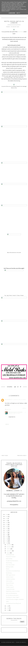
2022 (6, 522)
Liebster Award (9, 577)
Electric (7, 569)
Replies (8, 409)
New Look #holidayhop (11, 593)
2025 (6, 516)
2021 (6, 524)
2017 (6, 532)
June (7, 608)
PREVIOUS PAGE (21, 455)
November (8, 546)
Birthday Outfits (9, 567)
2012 (6, 543)
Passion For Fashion (11, 556)
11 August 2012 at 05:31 (17, 413)
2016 (6, 535)
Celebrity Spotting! (10, 579)
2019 (6, 528)
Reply (24, 408)
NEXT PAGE (5, 455)
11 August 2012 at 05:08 (19, 399)
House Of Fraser (10, 583)
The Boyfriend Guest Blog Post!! (13, 603)
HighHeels (8, 399)
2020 (6, 526)
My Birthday (9, 573)
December (8, 544)
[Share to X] (15, 386)
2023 (6, 520)
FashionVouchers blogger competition (15, 599)
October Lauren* (10, 587)
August (8, 553)
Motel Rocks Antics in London (13, 591)
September (9, 550)
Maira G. (24, 642)
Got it (18, 13)
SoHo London (9, 581)
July (7, 606)
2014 (6, 539)
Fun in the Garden (10, 564)
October (8, 548)
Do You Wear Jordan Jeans (12, 595)
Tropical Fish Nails (10, 589)
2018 (6, 530)
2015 (6, 537)
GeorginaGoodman (15, 412)
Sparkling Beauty (10, 554)
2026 (6, 514)
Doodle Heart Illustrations (12, 560)
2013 (6, 541)
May (7, 610)
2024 (6, 518)
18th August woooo (10, 575)
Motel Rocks (20, 31)
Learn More (12, 13)
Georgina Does (10, 642)
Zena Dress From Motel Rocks (13, 571)
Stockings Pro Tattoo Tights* (12, 597)
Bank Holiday (9, 558)
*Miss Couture (9, 585)
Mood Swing (9, 562)
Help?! (7, 601)
